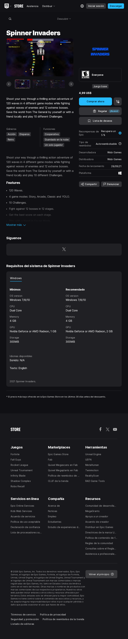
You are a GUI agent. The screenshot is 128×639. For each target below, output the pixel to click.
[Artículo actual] (22, 84)
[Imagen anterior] (8, 84)
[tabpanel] (64, 314)
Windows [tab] (16, 278)
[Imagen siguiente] (71, 84)
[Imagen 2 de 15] (40, 84)
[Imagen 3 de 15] (57, 84)
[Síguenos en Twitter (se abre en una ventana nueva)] (64, 249)
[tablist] (64, 278)
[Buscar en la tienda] (10, 18)
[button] (40, 225)
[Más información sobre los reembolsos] (120, 144)
